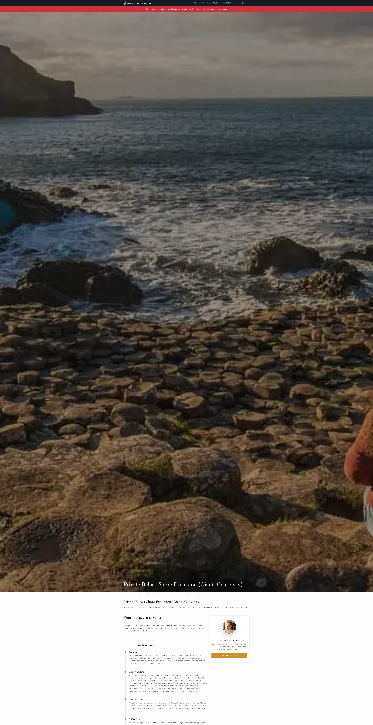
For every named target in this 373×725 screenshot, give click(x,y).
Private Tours (212, 3)
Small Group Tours (228, 3)
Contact (243, 3)
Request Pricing (229, 656)
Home (193, 3)
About (201, 3)
